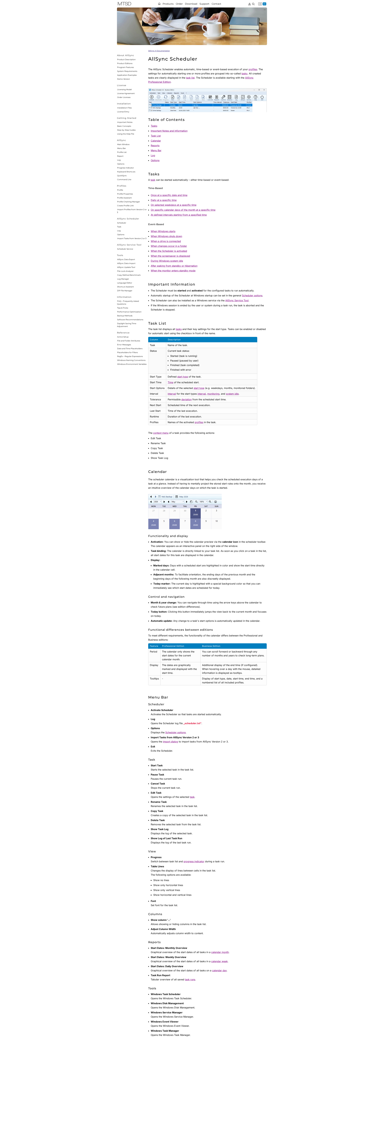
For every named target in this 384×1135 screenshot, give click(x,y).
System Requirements (127, 71)
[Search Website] (253, 3)
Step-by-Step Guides (126, 130)
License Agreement (126, 93)
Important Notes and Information (169, 130)
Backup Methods (124, 316)
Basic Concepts (124, 126)
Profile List (122, 152)
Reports (155, 145)
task (153, 179)
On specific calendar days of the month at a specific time (183, 209)
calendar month (220, 952)
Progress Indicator (125, 168)
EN (264, 4)
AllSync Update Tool (126, 267)
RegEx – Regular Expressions (130, 356)
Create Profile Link (125, 205)
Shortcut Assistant (125, 287)
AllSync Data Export (126, 259)
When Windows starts (163, 231)
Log (119, 160)
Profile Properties (125, 194)
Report (120, 156)
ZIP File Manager (124, 290)
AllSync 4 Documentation (159, 51)
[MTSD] (124, 4)
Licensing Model (124, 89)
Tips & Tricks (122, 308)
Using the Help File (125, 134)
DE (260, 4)
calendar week (219, 961)
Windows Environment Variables (132, 364)
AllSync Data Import (126, 263)
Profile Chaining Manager (128, 202)
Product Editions (124, 63)
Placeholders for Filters (127, 352)
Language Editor (124, 283)
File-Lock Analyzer (125, 271)
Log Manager (123, 279)
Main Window (123, 144)
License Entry (123, 112)
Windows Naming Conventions (131, 360)
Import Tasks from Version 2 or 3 (131, 238)
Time (170, 382)
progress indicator (194, 861)
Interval (172, 393)
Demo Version (123, 79)
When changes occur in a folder (169, 245)
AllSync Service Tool (237, 300)
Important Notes (124, 122)
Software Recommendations (130, 319)
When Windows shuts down (166, 236)
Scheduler (121, 223)
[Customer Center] (249, 3)
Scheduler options (252, 295)
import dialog (170, 741)
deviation (186, 399)
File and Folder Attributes (128, 341)
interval (202, 393)
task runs (190, 979)
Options (120, 164)
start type (182, 376)
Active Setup (123, 337)
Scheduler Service (125, 249)
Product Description (126, 59)
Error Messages (124, 344)
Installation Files (124, 108)
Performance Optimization (129, 312)
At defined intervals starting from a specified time (179, 214)
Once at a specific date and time (169, 195)
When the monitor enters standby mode (173, 270)
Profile (120, 190)
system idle (232, 393)
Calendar (156, 140)
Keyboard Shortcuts (126, 172)
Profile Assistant (124, 198)
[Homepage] (159, 3)
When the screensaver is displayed (170, 255)
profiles (253, 69)
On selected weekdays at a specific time (173, 204)
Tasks (154, 125)
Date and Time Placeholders (129, 348)
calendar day (219, 970)
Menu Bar (121, 148)
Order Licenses (123, 97)
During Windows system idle (167, 260)
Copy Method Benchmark (129, 275)
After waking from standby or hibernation (174, 265)
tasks (244, 73)
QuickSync (122, 175)
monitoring (213, 393)
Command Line (124, 179)
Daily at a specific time (164, 200)
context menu (160, 432)
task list (190, 77)
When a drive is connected (166, 241)
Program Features (125, 67)
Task (119, 227)
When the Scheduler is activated (169, 250)
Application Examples (127, 75)
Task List (156, 135)
